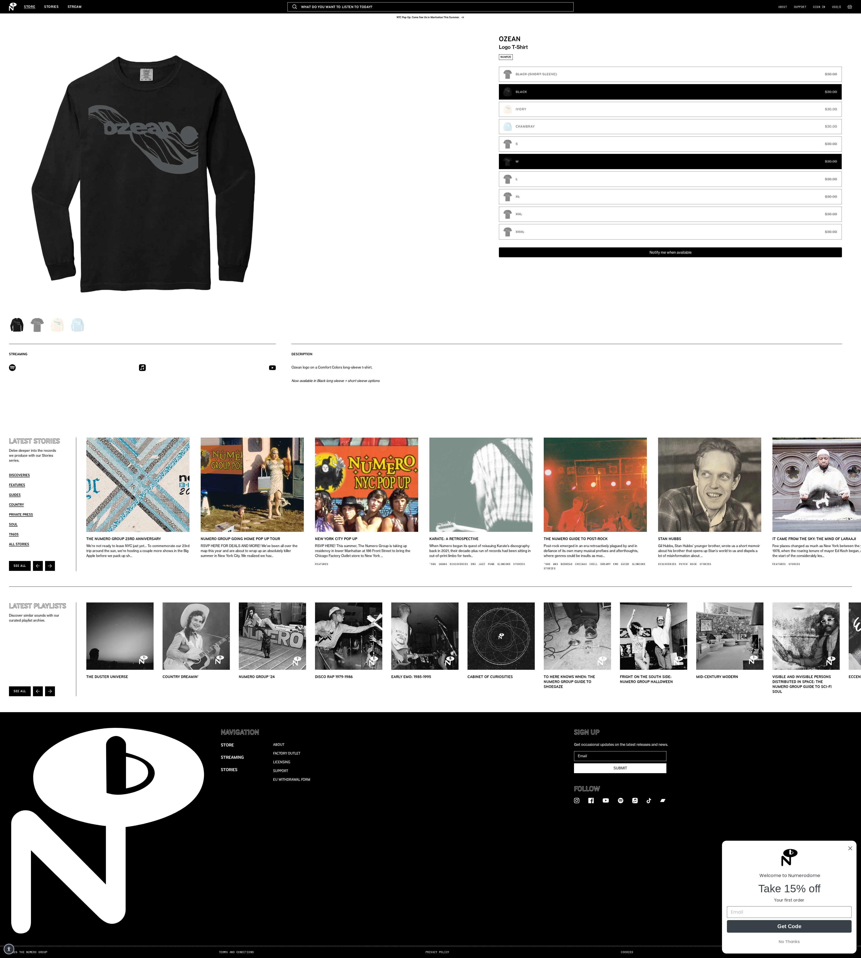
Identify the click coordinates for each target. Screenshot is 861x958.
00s (555, 564)
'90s (432, 564)
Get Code (789, 926)
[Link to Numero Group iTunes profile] (635, 800)
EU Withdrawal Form (291, 779)
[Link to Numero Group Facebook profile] (591, 800)
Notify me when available (670, 252)
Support (800, 7)
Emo (473, 564)
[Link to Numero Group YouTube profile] (606, 800)
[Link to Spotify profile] (12, 367)
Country (16, 504)
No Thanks (789, 941)
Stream (75, 6)
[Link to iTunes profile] (142, 367)
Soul (13, 524)
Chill (593, 564)
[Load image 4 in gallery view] (77, 325)
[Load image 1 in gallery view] (17, 325)
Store (29, 6)
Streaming (232, 757)
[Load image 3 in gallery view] (57, 325)
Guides (15, 495)
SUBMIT (620, 768)
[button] (850, 8)
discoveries (459, 564)
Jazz (481, 564)
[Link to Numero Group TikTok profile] (649, 800)
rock (693, 564)
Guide (625, 564)
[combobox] (430, 6)
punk (491, 564)
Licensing (281, 762)
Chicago (581, 564)
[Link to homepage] (13, 7)
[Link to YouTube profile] (272, 367)
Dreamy (605, 564)
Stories (51, 6)
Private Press (21, 514)
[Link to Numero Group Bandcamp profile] (662, 800)
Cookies (627, 952)
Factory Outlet (286, 753)
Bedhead (566, 564)
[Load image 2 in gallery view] (37, 325)
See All (20, 566)
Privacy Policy (437, 952)
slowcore (504, 564)
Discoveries (19, 475)
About (782, 7)
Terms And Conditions (236, 952)
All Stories (19, 544)
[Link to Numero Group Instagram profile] (576, 800)
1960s (14, 534)
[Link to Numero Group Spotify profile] (620, 800)
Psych (683, 564)
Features (17, 485)
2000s (443, 564)
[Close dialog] (850, 848)
